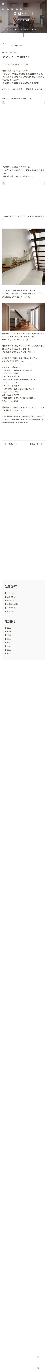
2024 (9, 635)
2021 (9, 646)
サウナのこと (12, 593)
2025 (9, 631)
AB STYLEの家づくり (23, 800)
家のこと (10, 611)
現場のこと (11, 597)
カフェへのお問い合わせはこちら (23, 1297)
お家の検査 (34, 444)
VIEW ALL (23, 919)
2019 (9, 653)
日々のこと (11, 607)
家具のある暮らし (13, 604)
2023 (9, 639)
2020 (9, 650)
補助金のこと (12, 600)
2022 (9, 642)
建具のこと (13, 444)
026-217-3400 (23, 1231)
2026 (9, 628)
